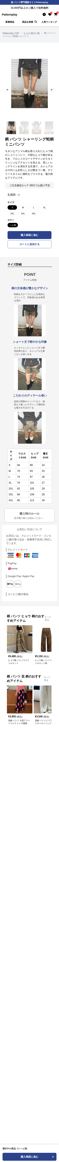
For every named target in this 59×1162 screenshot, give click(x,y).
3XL (23, 213)
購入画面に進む (29, 235)
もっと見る (48, 618)
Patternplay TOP (11, 33)
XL (44, 207)
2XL (12, 213)
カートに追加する (30, 244)
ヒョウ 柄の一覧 (32, 33)
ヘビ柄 (12, 225)
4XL (34, 213)
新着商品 (10, 22)
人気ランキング (49, 22)
